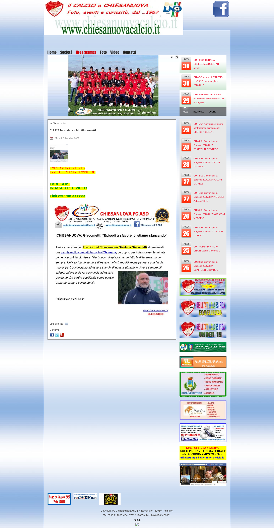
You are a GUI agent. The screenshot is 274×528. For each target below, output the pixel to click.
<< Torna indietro (59, 123)
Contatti (129, 52)
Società (66, 52)
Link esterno (56, 323)
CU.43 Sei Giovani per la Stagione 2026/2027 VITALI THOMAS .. (207, 162)
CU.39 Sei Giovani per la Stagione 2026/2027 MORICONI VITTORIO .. (209, 214)
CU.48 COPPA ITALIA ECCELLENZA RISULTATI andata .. (206, 64)
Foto (103, 52)
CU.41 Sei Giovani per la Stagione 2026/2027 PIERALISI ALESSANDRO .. (209, 197)
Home (52, 52)
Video (114, 52)
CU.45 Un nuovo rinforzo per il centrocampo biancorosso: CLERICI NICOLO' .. (208, 128)
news (185, 111)
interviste (198, 111)
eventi (212, 111)
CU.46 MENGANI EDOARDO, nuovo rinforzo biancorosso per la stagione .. (209, 98)
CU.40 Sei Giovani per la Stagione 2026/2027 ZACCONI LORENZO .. (208, 231)
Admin (137, 520)
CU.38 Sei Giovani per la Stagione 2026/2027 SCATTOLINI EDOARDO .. (207, 266)
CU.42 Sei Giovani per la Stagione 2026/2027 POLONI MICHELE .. (208, 179)
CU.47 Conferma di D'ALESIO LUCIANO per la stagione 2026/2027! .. (208, 81)
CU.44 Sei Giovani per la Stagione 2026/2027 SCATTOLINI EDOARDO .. (207, 145)
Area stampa (86, 52)
